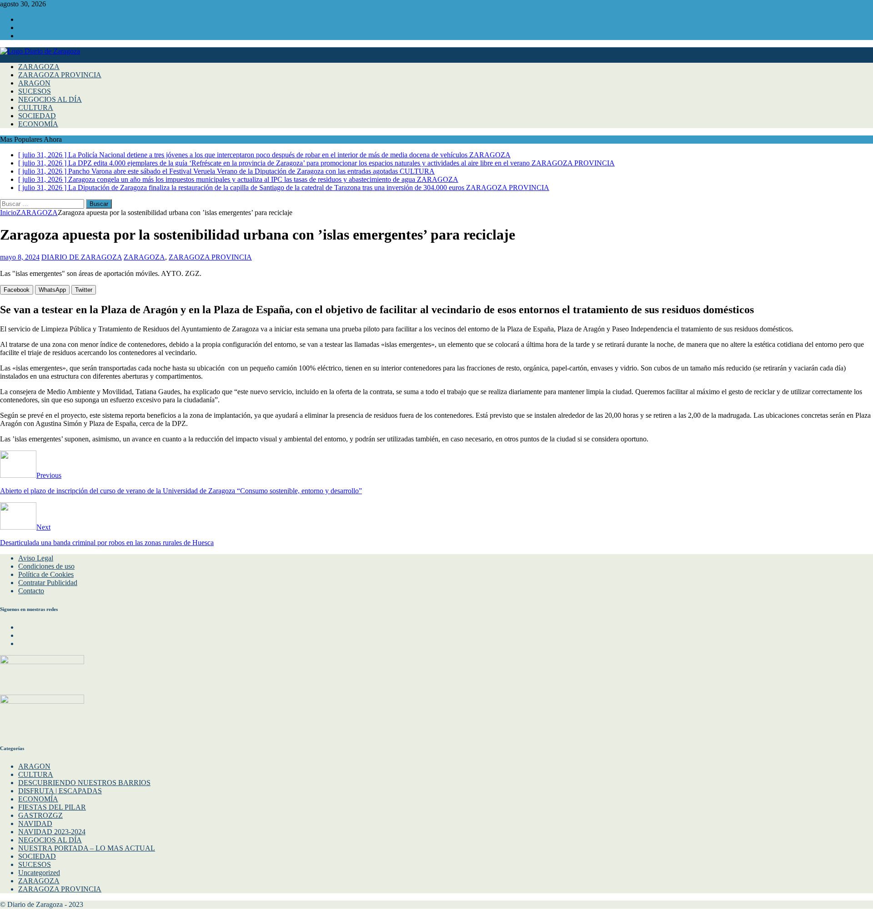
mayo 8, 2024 (20, 257)
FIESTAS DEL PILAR (52, 807)
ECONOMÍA (38, 124)
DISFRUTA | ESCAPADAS (60, 791)
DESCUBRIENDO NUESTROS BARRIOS (84, 782)
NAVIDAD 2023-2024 (51, 832)
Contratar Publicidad (47, 582)
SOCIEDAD (37, 116)
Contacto (31, 591)
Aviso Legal (35, 558)
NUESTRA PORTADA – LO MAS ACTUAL (86, 848)
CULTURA (35, 107)
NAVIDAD (35, 823)
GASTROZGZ (40, 815)
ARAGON (34, 83)
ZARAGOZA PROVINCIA (59, 75)
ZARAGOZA (39, 66)
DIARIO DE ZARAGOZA (81, 257)
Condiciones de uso (46, 566)
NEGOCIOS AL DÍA (50, 99)
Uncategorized (39, 872)
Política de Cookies (46, 574)
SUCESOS (34, 91)
